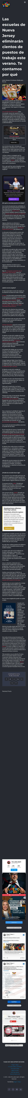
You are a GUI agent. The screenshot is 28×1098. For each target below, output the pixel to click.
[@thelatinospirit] (8, 862)
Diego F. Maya (14, 1064)
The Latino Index (15, 1068)
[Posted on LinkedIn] (24, 935)
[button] (24, 1031)
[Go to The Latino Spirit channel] (14, 1012)
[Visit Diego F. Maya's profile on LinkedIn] (4, 935)
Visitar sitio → (14, 142)
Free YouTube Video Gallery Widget (13, 1045)
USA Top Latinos (15, 1072)
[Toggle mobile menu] (25, 2)
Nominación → (9, 528)
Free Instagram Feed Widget (14, 927)
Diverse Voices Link (15, 1074)
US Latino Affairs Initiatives (15, 1066)
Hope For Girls (15, 1070)
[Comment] (7, 958)
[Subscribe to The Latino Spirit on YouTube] (14, 1021)
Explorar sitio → (14, 199)
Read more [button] (6, 941)
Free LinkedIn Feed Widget (14, 1005)
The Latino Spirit (14, 1017)
